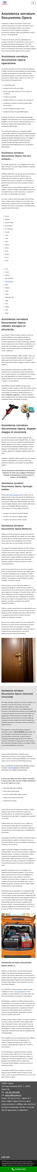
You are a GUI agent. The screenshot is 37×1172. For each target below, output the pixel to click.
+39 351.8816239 (13, 768)
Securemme (9, 281)
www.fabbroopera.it (13, 1095)
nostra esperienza (14, 495)
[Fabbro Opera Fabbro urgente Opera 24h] (4, 3)
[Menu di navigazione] (33, 3)
